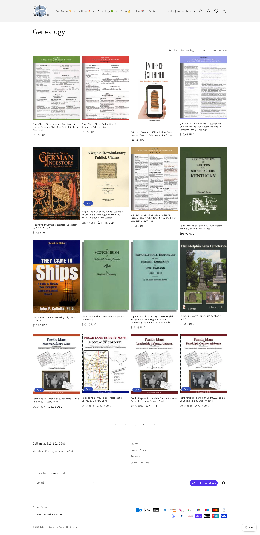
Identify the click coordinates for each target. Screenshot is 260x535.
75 (144, 424)
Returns (135, 456)
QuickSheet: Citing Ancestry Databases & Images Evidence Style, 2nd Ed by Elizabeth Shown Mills (55, 127)
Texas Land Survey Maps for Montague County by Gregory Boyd (102, 399)
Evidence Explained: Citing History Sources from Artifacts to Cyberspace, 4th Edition (153, 134)
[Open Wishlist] (216, 11)
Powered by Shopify (68, 527)
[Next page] (154, 424)
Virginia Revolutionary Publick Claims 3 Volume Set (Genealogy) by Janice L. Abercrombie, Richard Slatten (102, 214)
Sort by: (173, 50)
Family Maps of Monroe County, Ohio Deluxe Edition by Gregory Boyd (56, 400)
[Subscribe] (92, 483)
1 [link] (106, 424)
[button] (65, 11)
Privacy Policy (138, 450)
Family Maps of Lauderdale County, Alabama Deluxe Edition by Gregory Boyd (154, 400)
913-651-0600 (56, 443)
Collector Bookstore (49, 527)
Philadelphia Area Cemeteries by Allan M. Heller (201, 317)
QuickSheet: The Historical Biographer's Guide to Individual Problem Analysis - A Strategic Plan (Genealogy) (200, 126)
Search (134, 443)
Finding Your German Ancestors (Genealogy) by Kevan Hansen (56, 226)
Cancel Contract (140, 462)
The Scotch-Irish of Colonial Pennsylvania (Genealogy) (103, 318)
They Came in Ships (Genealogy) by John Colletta (54, 319)
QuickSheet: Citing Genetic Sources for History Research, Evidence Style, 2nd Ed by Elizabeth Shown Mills (153, 218)
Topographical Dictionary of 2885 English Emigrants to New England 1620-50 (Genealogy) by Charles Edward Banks (152, 319)
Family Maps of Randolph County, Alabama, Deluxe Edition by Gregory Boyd (203, 399)
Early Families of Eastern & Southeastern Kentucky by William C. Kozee (201, 227)
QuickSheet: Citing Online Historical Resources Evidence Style (100, 126)
